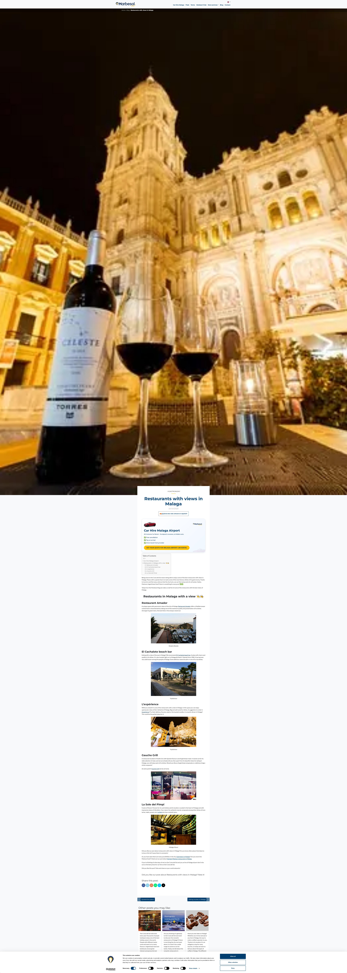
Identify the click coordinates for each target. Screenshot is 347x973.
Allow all (233, 956)
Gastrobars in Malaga (183, 856)
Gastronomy (174, 491)
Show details (193, 968)
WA (155, 885)
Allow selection (233, 962)
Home (123, 10)
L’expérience (150, 569)
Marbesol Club (201, 5)
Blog (221, 5)
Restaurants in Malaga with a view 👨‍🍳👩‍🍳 (156, 563)
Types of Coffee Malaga (196, 917)
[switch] (151, 968)
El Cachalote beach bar (153, 567)
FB (143, 885)
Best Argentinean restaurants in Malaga (148, 920)
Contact (227, 5)
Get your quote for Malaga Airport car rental (166, 548)
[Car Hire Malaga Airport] (150, 524)
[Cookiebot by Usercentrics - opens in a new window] (111, 969)
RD (151, 885)
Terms (193, 5)
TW (147, 885)
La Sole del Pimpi (152, 573)
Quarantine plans (147, 899)
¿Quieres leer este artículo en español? (174, 513)
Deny (232, 968)
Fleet (187, 5)
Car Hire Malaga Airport (162, 530)
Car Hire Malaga (178, 5)
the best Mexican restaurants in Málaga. (179, 859)
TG (159, 885)
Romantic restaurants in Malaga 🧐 (171, 919)
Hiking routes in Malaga (197, 899)
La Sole (160, 812)
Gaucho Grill (150, 571)
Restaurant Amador (152, 565)
